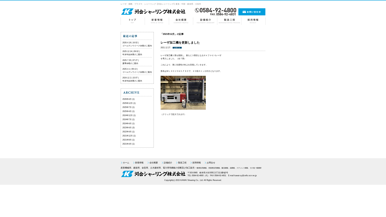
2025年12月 (127, 103)
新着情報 (157, 21)
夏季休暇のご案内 (130, 63)
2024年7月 (127, 119)
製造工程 (229, 21)
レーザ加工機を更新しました (180, 42)
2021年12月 (127, 136)
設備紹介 (205, 21)
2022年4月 (127, 132)
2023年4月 (127, 127)
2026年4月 (127, 99)
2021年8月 (127, 140)
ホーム (133, 21)
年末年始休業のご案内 (132, 54)
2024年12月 (127, 115)
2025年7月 (127, 107)
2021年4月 (127, 144)
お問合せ (211, 162)
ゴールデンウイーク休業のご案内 (137, 46)
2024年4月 (127, 123)
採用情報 (253, 21)
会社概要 (181, 21)
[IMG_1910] (183, 108)
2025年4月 (127, 111)
